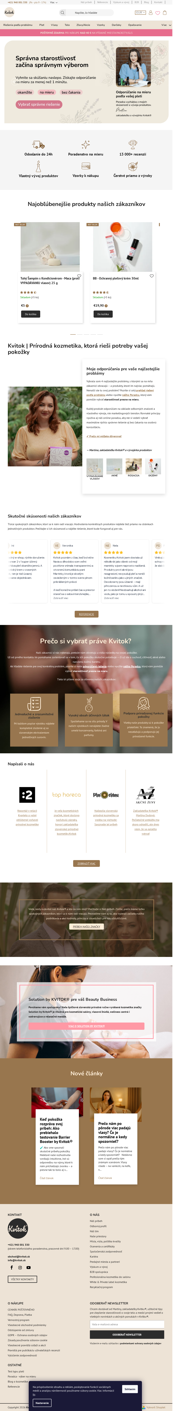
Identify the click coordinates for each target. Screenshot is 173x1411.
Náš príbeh (95, 1221)
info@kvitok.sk (15, 1260)
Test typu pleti (15, 1371)
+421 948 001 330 (16, 2)
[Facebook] (10, 1268)
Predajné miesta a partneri (104, 1261)
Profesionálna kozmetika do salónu (109, 1277)
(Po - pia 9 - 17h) (36, 2)
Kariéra (93, 1256)
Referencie (13, 1386)
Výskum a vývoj (97, 1266)
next (161, 278)
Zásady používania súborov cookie (26, 1340)
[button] (13, 82)
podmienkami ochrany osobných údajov (139, 1343)
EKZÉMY (151, 475)
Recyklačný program (100, 1287)
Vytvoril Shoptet (154, 1407)
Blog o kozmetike (17, 1381)
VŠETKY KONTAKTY (21, 1279)
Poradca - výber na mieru (21, 1376)
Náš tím (93, 1231)
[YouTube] (27, 1268)
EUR (138, 12)
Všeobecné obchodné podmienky (26, 1325)
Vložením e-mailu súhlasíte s (124, 1343)
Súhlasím (130, 1389)
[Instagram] (19, 1268)
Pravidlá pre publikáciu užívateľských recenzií (33, 1350)
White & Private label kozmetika (107, 1282)
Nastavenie (42, 1403)
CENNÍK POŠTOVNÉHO (20, 1309)
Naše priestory (97, 1236)
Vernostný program (17, 1320)
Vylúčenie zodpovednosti (21, 1355)
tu (34, 1394)
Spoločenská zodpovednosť (105, 1251)
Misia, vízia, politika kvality (104, 1241)
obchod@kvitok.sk (18, 1256)
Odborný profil (97, 1226)
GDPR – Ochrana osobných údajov (26, 1335)
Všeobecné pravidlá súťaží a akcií (26, 1345)
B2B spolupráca (98, 1272)
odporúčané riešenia (93, 666)
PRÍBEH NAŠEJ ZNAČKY (85, 926)
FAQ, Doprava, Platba (19, 1314)
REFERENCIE (85, 614)
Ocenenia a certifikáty (101, 1246)
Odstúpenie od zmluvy (20, 1330)
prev (9, 278)
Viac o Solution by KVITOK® (85, 1026)
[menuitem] (18, 25)
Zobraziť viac (85, 863)
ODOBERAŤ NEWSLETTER (125, 1336)
